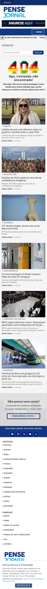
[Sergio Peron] (23, 23)
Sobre (6, 520)
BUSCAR (38, 52)
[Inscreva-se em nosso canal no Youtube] (30, 434)
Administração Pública (14, 459)
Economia (8, 468)
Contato (7, 544)
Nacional (8, 473)
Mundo (6, 450)
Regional (7, 487)
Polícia (6, 464)
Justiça (6, 496)
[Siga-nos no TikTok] (36, 434)
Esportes (7, 482)
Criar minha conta (22, 416)
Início (6, 516)
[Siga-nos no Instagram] (18, 434)
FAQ (5, 539)
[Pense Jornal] (23, 12)
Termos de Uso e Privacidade (16, 534)
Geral (6, 454)
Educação (8, 506)
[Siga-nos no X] (24, 434)
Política (7, 445)
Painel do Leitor (11, 525)
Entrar (8, 2)
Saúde (6, 501)
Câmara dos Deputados (14, 492)
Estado (6, 478)
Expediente (8, 530)
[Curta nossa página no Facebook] (12, 434)
